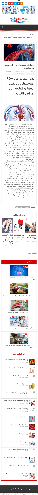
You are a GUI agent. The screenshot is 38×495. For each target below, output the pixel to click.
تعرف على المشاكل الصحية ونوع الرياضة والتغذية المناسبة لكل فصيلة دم (16, 402)
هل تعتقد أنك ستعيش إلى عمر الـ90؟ (31, 237)
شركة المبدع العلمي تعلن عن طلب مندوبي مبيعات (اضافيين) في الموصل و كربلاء (15, 475)
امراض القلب (19, 207)
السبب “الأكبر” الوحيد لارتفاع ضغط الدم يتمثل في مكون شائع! (21, 312)
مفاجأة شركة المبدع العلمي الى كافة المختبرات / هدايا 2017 (15, 458)
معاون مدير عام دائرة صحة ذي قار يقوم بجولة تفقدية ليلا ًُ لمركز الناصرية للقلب (16, 393)
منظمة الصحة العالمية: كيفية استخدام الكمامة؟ (18, 450)
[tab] (19, 354)
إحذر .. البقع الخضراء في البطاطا (21, 384)
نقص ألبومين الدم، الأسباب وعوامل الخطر (19, 425)
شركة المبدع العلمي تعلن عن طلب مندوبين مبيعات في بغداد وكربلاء (15, 443)
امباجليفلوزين (27, 207)
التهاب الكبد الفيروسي (23, 433)
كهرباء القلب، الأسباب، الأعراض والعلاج (20, 417)
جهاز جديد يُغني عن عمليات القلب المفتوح (19, 237)
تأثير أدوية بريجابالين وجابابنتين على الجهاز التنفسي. (17, 466)
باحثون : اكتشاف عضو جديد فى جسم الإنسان (18, 368)
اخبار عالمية (30, 73)
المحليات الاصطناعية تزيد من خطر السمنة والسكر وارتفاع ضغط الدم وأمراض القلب (7, 239)
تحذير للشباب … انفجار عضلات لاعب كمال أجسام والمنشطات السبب (17, 410)
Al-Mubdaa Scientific (25, 71)
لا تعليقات (7, 71)
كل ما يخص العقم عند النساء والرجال (20, 376)
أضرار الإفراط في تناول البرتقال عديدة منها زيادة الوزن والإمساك (16, 361)
